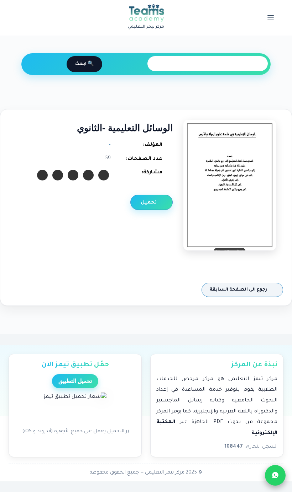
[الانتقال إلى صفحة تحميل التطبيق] (75, 408)
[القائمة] (270, 18)
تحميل (149, 202)
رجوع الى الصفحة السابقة (239, 289)
